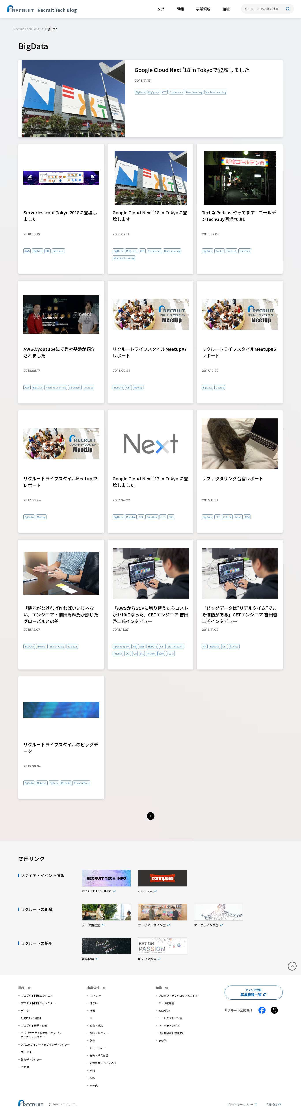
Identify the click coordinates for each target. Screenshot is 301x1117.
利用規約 (271, 1104)
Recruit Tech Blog (26, 29)
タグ (160, 8)
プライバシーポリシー (240, 1104)
